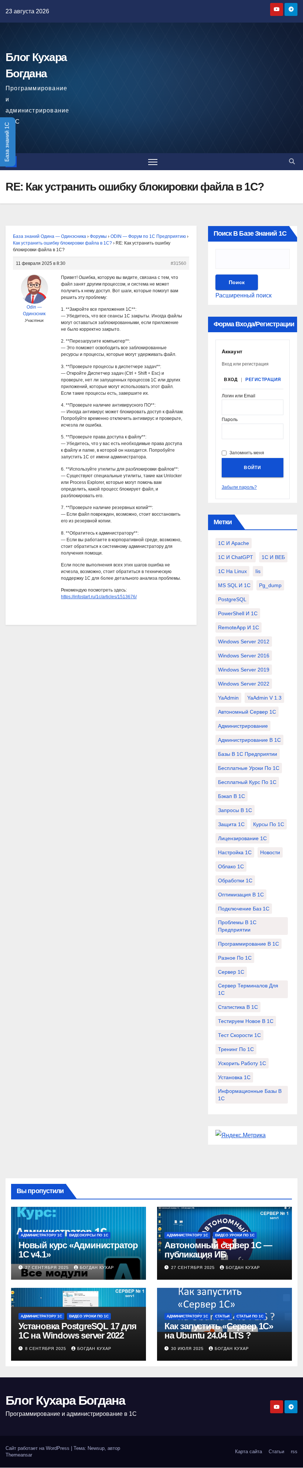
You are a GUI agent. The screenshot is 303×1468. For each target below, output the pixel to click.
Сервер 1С (231, 972)
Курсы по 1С (268, 824)
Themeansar (19, 1455)
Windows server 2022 (243, 684)
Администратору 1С (41, 1235)
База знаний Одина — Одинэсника (49, 236)
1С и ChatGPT (235, 557)
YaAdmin (228, 698)
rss (294, 1451)
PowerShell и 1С (238, 613)
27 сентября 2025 (47, 1267)
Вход (231, 379)
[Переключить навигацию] (153, 162)
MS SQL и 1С (234, 585)
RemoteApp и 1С (238, 627)
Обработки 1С (235, 880)
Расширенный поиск (243, 295)
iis (258, 571)
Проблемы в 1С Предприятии (237, 926)
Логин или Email (238, 396)
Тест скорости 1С (239, 1035)
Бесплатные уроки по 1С (248, 768)
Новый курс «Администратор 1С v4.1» (78, 1249)
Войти (252, 467)
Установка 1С (234, 1077)
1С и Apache (233, 543)
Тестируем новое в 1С (245, 1021)
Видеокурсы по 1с (88, 1235)
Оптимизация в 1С (241, 895)
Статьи (222, 1316)
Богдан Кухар (97, 1267)
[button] (292, 161)
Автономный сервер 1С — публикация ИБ (218, 1249)
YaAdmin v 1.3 (264, 698)
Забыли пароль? (239, 487)
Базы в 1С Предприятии (247, 754)
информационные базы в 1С (250, 1094)
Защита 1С (231, 824)
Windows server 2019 (243, 670)
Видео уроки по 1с (235, 1235)
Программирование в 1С (248, 944)
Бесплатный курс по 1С (247, 782)
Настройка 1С (235, 852)
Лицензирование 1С (242, 838)
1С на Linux (232, 571)
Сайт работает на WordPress (38, 1448)
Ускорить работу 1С (242, 1063)
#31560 (178, 263)
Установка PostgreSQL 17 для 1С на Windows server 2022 (77, 1330)
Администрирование (243, 726)
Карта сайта (248, 1451)
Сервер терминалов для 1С (248, 989)
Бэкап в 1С (231, 796)
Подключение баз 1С (243, 909)
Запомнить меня (246, 452)
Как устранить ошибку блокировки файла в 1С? (62, 243)
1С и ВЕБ (273, 557)
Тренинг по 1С (236, 1049)
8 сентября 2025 (46, 1348)
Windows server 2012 (243, 641)
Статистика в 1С (238, 1007)
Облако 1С (231, 866)
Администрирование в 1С (249, 740)
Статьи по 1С (249, 1316)
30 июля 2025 (188, 1348)
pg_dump (270, 585)
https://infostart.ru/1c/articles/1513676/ (99, 596)
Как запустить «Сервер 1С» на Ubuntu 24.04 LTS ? (218, 1330)
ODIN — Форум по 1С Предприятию (148, 236)
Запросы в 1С (235, 810)
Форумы (98, 236)
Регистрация (263, 379)
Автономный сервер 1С (247, 712)
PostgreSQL (232, 599)
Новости (270, 852)
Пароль (230, 419)
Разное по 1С (235, 958)
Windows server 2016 (243, 656)
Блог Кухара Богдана (65, 1400)
